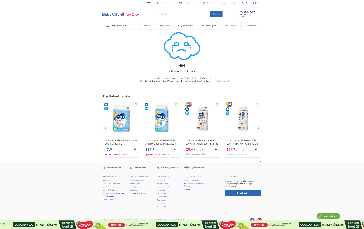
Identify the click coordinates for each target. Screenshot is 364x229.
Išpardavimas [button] (164, 26)
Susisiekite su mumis (138, 193)
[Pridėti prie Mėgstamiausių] (136, 104)
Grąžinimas (134, 190)
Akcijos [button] (147, 26)
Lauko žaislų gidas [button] (209, 26)
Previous (105, 128)
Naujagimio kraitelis (110, 199)
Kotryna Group (162, 184)
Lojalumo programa (110, 187)
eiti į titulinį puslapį (220, 81)
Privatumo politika (191, 180)
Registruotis (242, 193)
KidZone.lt (161, 180)
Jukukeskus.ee (162, 197)
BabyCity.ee (161, 193)
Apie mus (106, 180)
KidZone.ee (161, 207)
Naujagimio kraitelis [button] (185, 26)
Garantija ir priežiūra (110, 190)
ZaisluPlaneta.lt (163, 187)
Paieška (216, 14)
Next (259, 128)
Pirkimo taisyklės (136, 180)
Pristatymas (134, 187)
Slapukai (187, 189)
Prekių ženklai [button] (251, 26)
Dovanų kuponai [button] (231, 26)
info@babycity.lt (244, 14)
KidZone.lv (161, 203)
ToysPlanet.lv (162, 200)
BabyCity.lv (161, 190)
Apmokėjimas (135, 184)
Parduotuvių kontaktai (111, 184)
